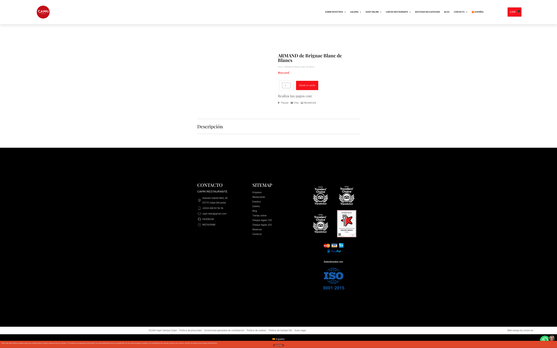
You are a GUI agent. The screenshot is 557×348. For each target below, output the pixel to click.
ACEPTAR (278, 345)
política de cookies (176, 343)
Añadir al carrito (307, 85)
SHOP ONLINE (372, 12)
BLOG (447, 12)
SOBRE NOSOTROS (334, 12)
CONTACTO (459, 12)
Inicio (280, 67)
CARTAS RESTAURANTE (397, 12)
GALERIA (354, 12)
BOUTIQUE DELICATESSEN (427, 12)
